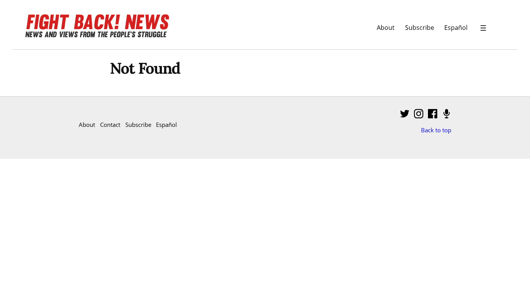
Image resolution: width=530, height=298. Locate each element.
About (386, 27)
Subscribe (419, 27)
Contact (110, 124)
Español (456, 27)
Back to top (436, 130)
